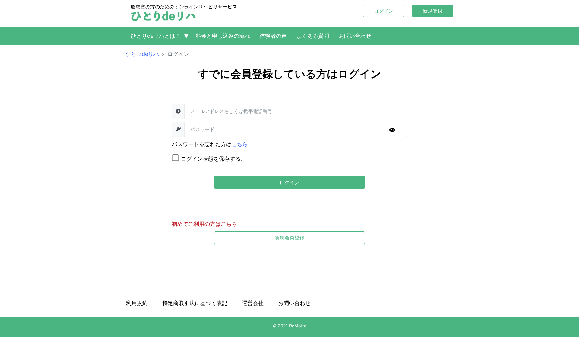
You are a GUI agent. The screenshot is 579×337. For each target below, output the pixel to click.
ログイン (383, 11)
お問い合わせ (355, 36)
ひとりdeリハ (142, 54)
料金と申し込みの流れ (223, 36)
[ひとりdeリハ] (163, 16)
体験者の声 (273, 36)
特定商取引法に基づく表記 (194, 303)
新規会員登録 (289, 238)
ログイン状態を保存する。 (213, 159)
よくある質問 (312, 36)
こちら (240, 144)
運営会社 (253, 303)
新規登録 (432, 11)
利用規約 (137, 303)
